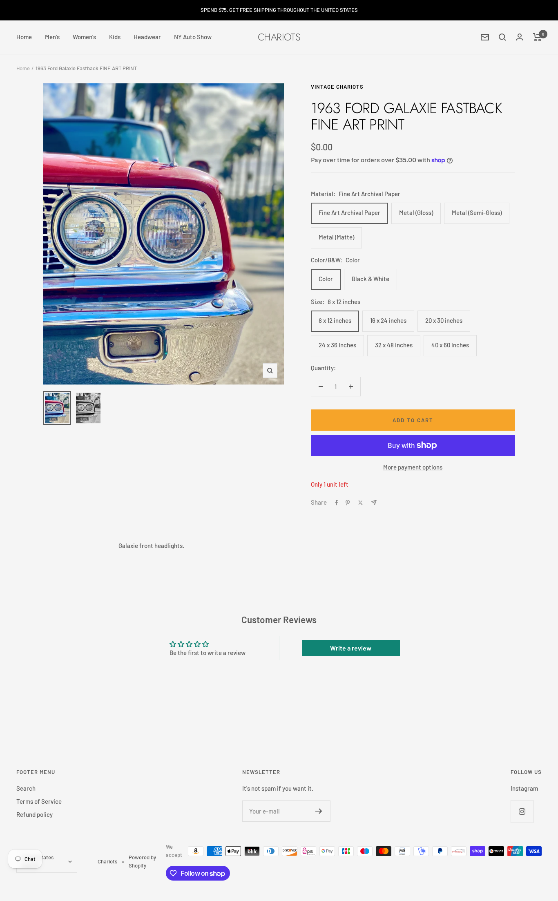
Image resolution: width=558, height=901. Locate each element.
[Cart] (537, 37)
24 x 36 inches (337, 345)
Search (26, 788)
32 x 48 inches (394, 345)
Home (24, 36)
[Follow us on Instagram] (522, 811)
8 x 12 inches (335, 320)
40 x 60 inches (450, 345)
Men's (52, 36)
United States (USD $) (38, 861)
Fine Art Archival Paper (349, 212)
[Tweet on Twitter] (360, 502)
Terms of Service (39, 801)
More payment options (412, 467)
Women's (84, 36)
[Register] (318, 811)
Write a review (350, 648)
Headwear (147, 36)
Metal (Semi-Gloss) (477, 212)
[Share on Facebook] (336, 502)
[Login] (519, 37)
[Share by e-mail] (374, 502)
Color (326, 278)
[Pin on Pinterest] (348, 502)
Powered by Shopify (142, 861)
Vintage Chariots (337, 86)
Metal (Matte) (336, 237)
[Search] (502, 37)
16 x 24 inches (388, 320)
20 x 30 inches (443, 320)
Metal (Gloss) (416, 212)
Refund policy (34, 814)
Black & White (370, 278)
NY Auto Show (193, 36)
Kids (115, 36)
